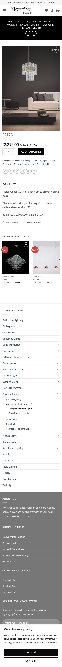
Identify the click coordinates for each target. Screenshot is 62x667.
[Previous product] (34, 33)
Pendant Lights (42, 21)
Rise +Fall (10, 424)
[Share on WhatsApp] (5, 171)
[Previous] (2, 266)
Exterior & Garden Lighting (17, 356)
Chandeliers (18, 160)
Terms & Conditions (13, 549)
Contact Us (8, 579)
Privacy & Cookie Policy (15, 555)
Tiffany (6, 472)
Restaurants (9, 441)
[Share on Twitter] (16, 171)
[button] (4, 10)
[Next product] (27, 33)
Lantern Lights (10, 375)
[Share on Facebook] (11, 171)
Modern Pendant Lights (23, 24)
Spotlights (8, 454)
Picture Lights (9, 435)
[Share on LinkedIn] (34, 171)
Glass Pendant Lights (18, 413)
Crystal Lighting (11, 350)
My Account (9, 592)
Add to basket (31, 151)
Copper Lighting (11, 344)
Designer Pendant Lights (38, 26)
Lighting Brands (11, 381)
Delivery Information (13, 536)
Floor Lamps (9, 363)
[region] (31, 645)
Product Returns (11, 586)
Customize (31, 660)
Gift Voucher (9, 561)
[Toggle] (58, 320)
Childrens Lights (11, 338)
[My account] (52, 10)
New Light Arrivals (12, 387)
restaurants (11, 419)
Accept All (30, 652)
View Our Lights (17, 21)
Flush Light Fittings (12, 369)
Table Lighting (9, 466)
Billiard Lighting (13, 399)
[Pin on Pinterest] (28, 171)
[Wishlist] (46, 10)
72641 (5, 279)
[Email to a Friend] (22, 171)
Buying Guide (9, 542)
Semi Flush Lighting (13, 448)
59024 (36, 279)
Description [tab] (9, 184)
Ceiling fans (8, 326)
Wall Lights (8, 485)
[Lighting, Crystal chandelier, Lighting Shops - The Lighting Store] (27, 10)
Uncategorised (10, 478)
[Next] (59, 266)
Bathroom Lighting (12, 320)
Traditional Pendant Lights (18, 428)
